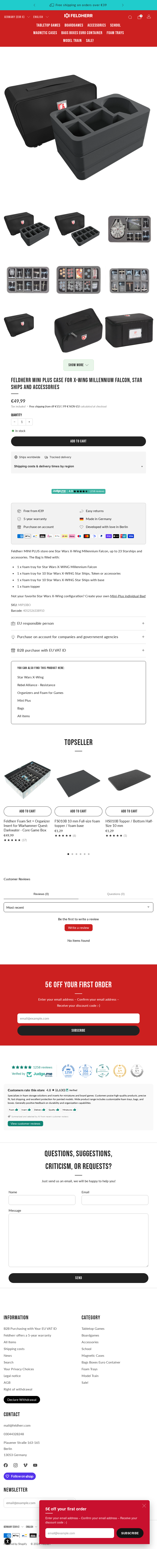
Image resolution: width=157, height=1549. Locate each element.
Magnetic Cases (45, 32)
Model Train (72, 40)
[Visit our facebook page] (6, 1465)
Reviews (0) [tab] (41, 894)
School (115, 25)
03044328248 (14, 1434)
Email (85, 1192)
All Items (10, 1342)
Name (13, 1192)
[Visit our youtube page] (35, 1465)
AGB (7, 1382)
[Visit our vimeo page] (25, 1465)
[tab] (68, 854)
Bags (20, 708)
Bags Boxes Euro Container (101, 1362)
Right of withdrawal (18, 1389)
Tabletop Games (48, 25)
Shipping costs (14, 1349)
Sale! (90, 40)
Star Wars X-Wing (30, 677)
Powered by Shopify (15, 1544)
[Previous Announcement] (34, 5)
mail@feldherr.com (17, 1425)
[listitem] (79, 5)
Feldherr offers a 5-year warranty (27, 1335)
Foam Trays (115, 32)
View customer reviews (25, 1123)
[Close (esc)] (144, 1505)
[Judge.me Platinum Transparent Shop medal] (102, 1070)
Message (15, 1210)
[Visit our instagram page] (15, 1465)
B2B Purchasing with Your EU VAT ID (30, 1328)
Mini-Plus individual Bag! (128, 596)
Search (8, 1362)
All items (23, 716)
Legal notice (12, 1376)
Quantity (16, 415)
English (38, 17)
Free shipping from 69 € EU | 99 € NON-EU (54, 406)
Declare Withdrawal (21, 1399)
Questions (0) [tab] (116, 894)
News (8, 1355)
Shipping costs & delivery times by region (44, 466)
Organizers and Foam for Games (40, 693)
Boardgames (74, 25)
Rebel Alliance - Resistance (36, 685)
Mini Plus (24, 700)
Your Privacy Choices (19, 1369)
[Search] (130, 17)
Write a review (78, 927)
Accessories (96, 25)
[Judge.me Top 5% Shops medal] (137, 1070)
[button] (7, 1541)
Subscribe (130, 1533)
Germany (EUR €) (14, 17)
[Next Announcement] (123, 5)
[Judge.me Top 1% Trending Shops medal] (119, 1070)
